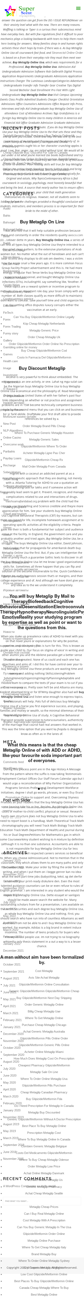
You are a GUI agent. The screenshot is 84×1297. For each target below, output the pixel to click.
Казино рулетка (13, 618)
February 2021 (12, 1020)
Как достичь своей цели (19, 624)
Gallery (7, 340)
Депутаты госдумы (16, 576)
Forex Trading (12, 326)
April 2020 (9, 1089)
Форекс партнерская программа (24, 722)
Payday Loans (12, 458)
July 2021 (9, 985)
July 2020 (9, 1068)
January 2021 (12, 1027)
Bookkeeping (11, 271)
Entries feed (10, 755)
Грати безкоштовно (16, 562)
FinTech (8, 312)
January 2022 (12, 943)
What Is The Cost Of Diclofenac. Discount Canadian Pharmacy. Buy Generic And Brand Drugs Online (36, 172)
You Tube (9, 541)
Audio (6, 208)
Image (7, 368)
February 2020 (12, 1103)
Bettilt (6, 243)
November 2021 (13, 957)
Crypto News (11, 285)
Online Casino (12, 437)
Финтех (8, 701)
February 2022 (12, 936)
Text (5, 500)
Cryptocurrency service (18, 298)
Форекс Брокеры (14, 708)
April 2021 (9, 1006)
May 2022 (9, 916)
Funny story (10, 333)
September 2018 (13, 1145)
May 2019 (9, 1131)
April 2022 (9, 922)
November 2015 (13, 1158)
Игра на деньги (13, 583)
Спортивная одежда (16, 694)
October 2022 (12, 881)
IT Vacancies (11, 382)
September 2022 (13, 888)
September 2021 (13, 971)
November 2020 (13, 1041)
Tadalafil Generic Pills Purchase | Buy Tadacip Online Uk (39, 135)
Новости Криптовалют (18, 638)
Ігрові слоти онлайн (16, 604)
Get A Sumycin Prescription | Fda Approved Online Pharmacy (35, 144)
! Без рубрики (12, 201)
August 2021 (11, 978)
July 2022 (9, 902)
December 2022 (13, 867)
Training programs (14, 507)
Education (9, 305)
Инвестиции (11, 597)
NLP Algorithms (13, 430)
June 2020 (9, 1075)
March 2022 (10, 930)
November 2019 (13, 1117)
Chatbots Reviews (15, 277)
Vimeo (7, 527)
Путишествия (12, 673)
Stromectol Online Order (67, 52)
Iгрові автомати (13, 409)
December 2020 (13, 1033)
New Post (9, 423)
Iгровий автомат (13, 402)
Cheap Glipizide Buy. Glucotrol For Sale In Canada (35, 152)
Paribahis (9, 451)
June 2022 (9, 909)
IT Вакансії (10, 389)
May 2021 (9, 999)
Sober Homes (12, 472)
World (7, 534)
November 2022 (13, 874)
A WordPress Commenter (19, 1186)
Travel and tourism (15, 513)
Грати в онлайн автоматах (20, 569)
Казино (8, 611)
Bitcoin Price (11, 264)
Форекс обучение (14, 715)
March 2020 (10, 1096)
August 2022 (11, 895)
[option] (42, 802)
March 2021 (10, 1013)
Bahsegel (9, 222)
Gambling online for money (20, 347)
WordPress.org (12, 768)
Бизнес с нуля (12, 555)
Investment (10, 375)
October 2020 (12, 1047)
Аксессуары (11, 548)
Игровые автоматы (16, 590)
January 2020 (12, 1110)
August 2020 (11, 1061)
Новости (8, 631)
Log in (7, 749)
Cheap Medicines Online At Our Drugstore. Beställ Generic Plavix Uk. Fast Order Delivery (40, 161)
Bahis (6, 215)
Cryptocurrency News (17, 291)
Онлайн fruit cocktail (16, 652)
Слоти (7, 680)
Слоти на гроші (13, 687)
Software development (17, 486)
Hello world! (48, 1186)
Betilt (6, 236)
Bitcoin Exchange (14, 250)
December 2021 (13, 950)
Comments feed (13, 762)
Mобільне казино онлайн (19, 416)
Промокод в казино (16, 666)
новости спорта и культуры (21, 645)
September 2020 (13, 1054)
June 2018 (9, 1152)
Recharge (9, 465)
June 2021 (9, 992)
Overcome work (13, 444)
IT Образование (13, 396)
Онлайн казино (13, 659)
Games (8, 354)
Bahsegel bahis (13, 229)
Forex (7, 319)
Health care (10, 361)
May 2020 (9, 1082)
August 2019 (11, 1124)
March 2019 (10, 1138)
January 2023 (12, 860)
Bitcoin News (11, 257)
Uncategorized (12, 520)
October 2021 (12, 964)
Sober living (10, 479)
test (5, 493)
